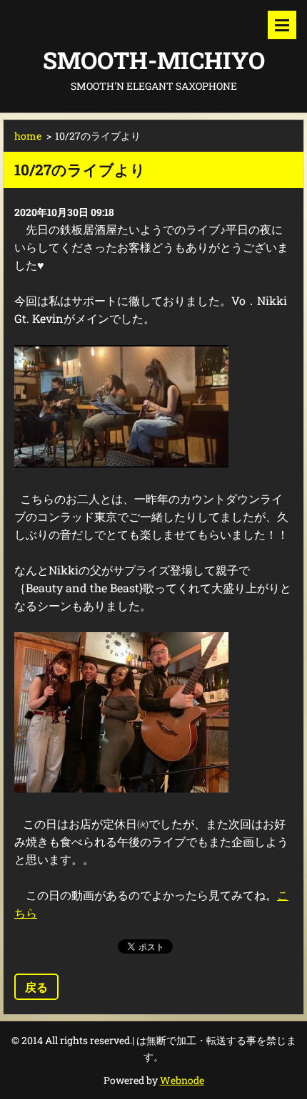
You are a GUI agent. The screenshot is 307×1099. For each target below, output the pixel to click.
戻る (36, 986)
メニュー (282, 25)
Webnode (182, 1080)
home (27, 136)
